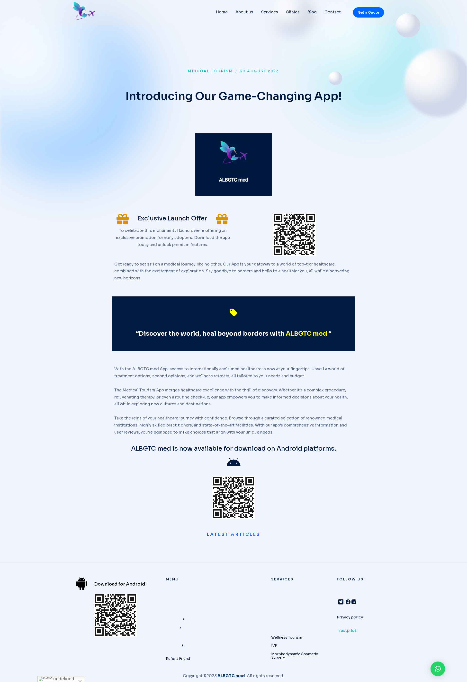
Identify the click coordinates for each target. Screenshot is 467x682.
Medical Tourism (210, 71)
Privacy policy (350, 617)
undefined (63, 678)
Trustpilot (346, 630)
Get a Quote (368, 12)
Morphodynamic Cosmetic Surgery (294, 656)
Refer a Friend (178, 658)
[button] (438, 669)
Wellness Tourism (286, 637)
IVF (274, 646)
